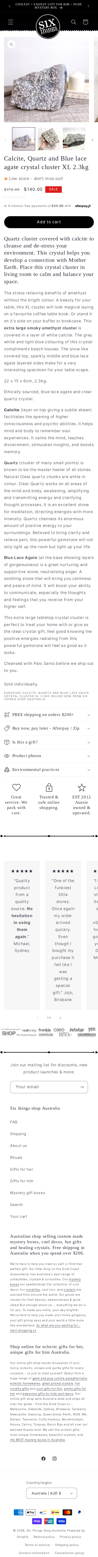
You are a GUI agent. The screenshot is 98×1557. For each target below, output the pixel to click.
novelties (33, 1289)
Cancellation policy (69, 1553)
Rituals (16, 1157)
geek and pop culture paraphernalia (59, 1378)
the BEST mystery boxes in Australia (37, 1440)
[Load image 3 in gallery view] (74, 139)
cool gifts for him (49, 1388)
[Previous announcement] (9, 6)
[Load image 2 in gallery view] (49, 139)
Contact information (34, 1553)
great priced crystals (57, 1383)
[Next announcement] (88, 6)
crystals (69, 1289)
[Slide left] (5, 140)
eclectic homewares (25, 1383)
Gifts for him (21, 1181)
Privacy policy (70, 1537)
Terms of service (37, 1545)
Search (16, 1204)
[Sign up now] (82, 1087)
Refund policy (44, 1537)
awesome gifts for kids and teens (48, 1393)
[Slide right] (92, 140)
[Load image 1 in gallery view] (23, 139)
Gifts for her (21, 1169)
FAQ (14, 1122)
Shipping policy (67, 1545)
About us (18, 1145)
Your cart (18, 1216)
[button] (10, 22)
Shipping (18, 1134)
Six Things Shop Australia (46, 1530)
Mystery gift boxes (27, 1193)
